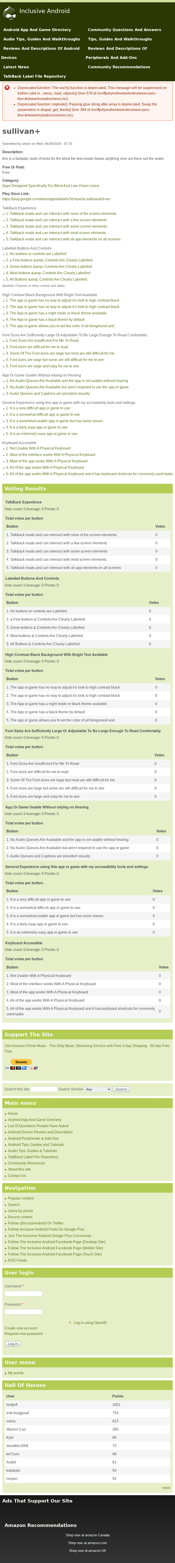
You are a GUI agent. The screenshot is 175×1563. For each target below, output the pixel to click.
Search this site (17, 1089)
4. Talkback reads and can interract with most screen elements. (56, 233)
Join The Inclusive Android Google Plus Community (49, 1236)
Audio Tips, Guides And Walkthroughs (41, 39)
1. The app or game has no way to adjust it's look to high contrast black (62, 300)
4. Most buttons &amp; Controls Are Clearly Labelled (48, 273)
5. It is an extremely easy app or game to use (41, 434)
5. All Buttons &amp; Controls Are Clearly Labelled (46, 279)
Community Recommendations (119, 67)
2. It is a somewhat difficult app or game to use (43, 414)
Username (14, 1286)
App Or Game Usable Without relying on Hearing (41, 375)
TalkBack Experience (19, 208)
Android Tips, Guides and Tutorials (36, 1145)
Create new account (21, 1328)
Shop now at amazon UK (87, 1550)
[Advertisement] (87, 1510)
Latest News (16, 67)
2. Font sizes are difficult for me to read (37, 347)
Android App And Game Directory (37, 30)
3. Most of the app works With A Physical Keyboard (47, 461)
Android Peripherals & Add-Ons (33, 1138)
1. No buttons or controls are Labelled (36, 254)
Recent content (20, 1217)
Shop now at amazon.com (87, 1543)
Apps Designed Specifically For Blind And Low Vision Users (50, 186)
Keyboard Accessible (19, 443)
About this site (19, 1169)
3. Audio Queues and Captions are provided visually (48, 393)
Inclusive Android (44, 11)
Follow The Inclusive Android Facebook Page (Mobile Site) (55, 1248)
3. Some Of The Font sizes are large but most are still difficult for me (60, 353)
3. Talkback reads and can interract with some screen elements (56, 226)
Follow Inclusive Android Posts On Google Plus (46, 1229)
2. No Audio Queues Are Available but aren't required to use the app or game (67, 387)
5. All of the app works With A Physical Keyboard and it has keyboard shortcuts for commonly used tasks (89, 474)
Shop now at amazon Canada (88, 1535)
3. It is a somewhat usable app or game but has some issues (54, 421)
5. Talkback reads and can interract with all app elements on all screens (63, 239)
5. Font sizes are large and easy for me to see (42, 366)
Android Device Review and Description (40, 1132)
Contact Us (17, 1176)
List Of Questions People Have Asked (38, 1126)
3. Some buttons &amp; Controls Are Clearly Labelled (49, 266)
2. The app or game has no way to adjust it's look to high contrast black (62, 307)
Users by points (20, 1211)
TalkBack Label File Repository (34, 76)
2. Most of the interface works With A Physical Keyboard (50, 455)
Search (14, 1205)
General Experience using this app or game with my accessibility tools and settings (68, 403)
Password (14, 1304)
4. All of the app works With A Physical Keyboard (45, 467)
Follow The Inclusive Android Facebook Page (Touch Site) (55, 1254)
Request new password (24, 1334)
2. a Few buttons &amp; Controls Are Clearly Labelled (49, 260)
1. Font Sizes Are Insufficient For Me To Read (42, 340)
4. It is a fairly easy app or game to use (36, 427)
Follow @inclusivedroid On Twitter (35, 1223)
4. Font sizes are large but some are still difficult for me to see (55, 360)
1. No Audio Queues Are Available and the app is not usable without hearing (67, 381)
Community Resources (26, 1163)
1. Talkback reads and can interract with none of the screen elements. (61, 214)
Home (13, 1114)
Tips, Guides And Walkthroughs (120, 39)
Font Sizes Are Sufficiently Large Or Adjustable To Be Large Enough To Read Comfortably (74, 335)
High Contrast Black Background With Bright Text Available (49, 295)
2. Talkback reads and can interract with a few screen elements (56, 220)
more (166, 1488)
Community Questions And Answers (124, 30)
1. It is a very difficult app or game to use (38, 408)
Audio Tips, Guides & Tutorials (32, 1151)
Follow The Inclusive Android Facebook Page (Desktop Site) (57, 1242)
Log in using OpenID (90, 1323)
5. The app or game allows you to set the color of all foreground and (60, 326)
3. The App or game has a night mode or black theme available (56, 313)
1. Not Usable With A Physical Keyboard (38, 448)
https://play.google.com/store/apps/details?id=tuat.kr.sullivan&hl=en (56, 199)
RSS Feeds (17, 1260)
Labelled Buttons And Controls (26, 248)
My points (15, 1373)
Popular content (20, 1198)
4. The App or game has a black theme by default (45, 319)
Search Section (71, 1089)
